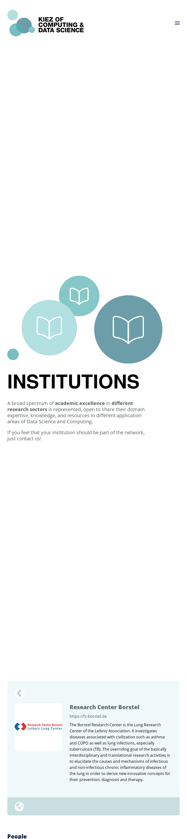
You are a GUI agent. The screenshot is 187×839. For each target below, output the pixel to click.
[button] (177, 23)
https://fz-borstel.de (88, 716)
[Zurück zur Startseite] (45, 23)
